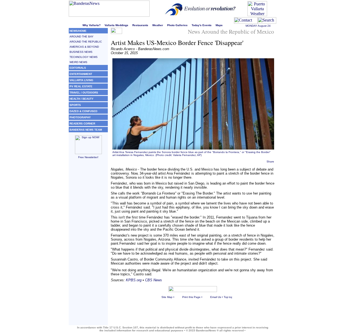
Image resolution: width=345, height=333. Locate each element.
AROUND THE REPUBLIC (86, 41)
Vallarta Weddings (116, 25)
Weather (157, 25)
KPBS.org (134, 280)
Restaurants (140, 25)
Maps (219, 25)
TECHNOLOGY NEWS (84, 57)
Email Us (215, 297)
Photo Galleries (177, 25)
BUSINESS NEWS (81, 51)
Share (270, 161)
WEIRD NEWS (78, 62)
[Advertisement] (88, 244)
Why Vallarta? (91, 25)
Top (226, 297)
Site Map (166, 297)
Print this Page (191, 297)
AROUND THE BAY (82, 36)
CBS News (153, 280)
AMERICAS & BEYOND (84, 46)
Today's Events (202, 25)
